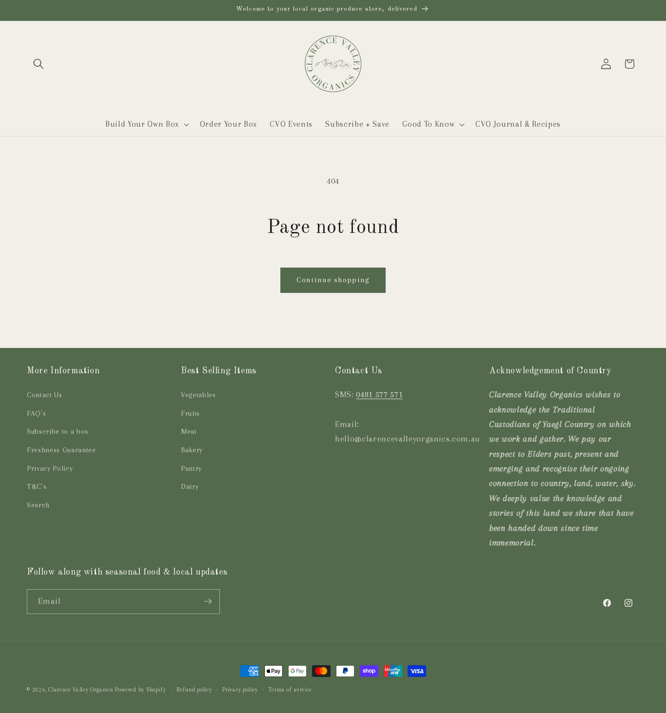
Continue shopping (333, 279)
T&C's (36, 486)
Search (38, 505)
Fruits (190, 413)
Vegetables (198, 395)
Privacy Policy (50, 468)
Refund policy (194, 689)
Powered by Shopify (140, 689)
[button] (38, 64)
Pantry (191, 468)
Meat (189, 432)
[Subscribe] (207, 601)
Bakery (192, 450)
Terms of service (290, 689)
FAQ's (36, 413)
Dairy (189, 486)
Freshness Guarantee (61, 450)
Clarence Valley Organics (80, 689)
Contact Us (44, 395)
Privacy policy (240, 689)
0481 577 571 (379, 394)
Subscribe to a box (58, 432)
